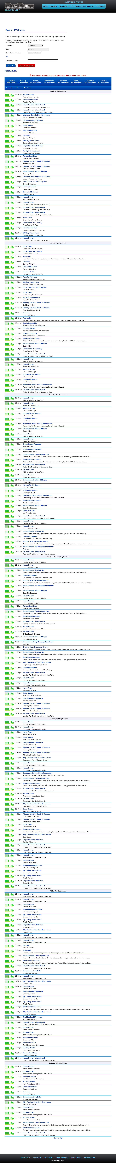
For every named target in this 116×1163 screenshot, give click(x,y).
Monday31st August (23, 81)
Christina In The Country (32, 223)
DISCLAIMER (76, 1157)
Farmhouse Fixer (29, 187)
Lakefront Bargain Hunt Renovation (36, 115)
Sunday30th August (11, 81)
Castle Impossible (30, 323)
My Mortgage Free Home (38, 546)
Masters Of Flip (29, 272)
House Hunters (28, 94)
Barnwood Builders (30, 100)
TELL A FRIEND (88, 6)
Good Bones (28, 125)
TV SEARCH (76, 6)
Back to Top (58, 1138)
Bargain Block (28, 860)
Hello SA (32, 971)
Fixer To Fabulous (30, 228)
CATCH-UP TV (64, 6)
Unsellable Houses (30, 379)
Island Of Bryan (35, 171)
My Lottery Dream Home (32, 870)
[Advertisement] (58, 20)
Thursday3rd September (63, 81)
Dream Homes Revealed (32, 444)
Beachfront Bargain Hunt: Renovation (37, 385)
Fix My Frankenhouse (31, 151)
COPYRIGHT (48, 1157)
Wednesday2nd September (49, 81)
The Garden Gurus (36, 454)
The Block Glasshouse (31, 338)
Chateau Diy (33, 531)
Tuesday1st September (35, 81)
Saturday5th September (90, 81)
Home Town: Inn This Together (35, 182)
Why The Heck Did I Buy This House (37, 662)
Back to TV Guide (27, 66)
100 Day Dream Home (31, 141)
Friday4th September (76, 81)
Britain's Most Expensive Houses (35, 541)
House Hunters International (34, 105)
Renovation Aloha (30, 156)
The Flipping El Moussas (32, 865)
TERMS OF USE (89, 1157)
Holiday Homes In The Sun (33, 120)
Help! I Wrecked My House (33, 146)
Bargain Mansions (30, 130)
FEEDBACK (100, 6)
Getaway (26, 135)
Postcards (27, 256)
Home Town (27, 217)
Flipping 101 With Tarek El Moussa (36, 161)
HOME (45, 6)
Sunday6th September (103, 81)
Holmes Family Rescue (31, 374)
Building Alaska (29, 328)
